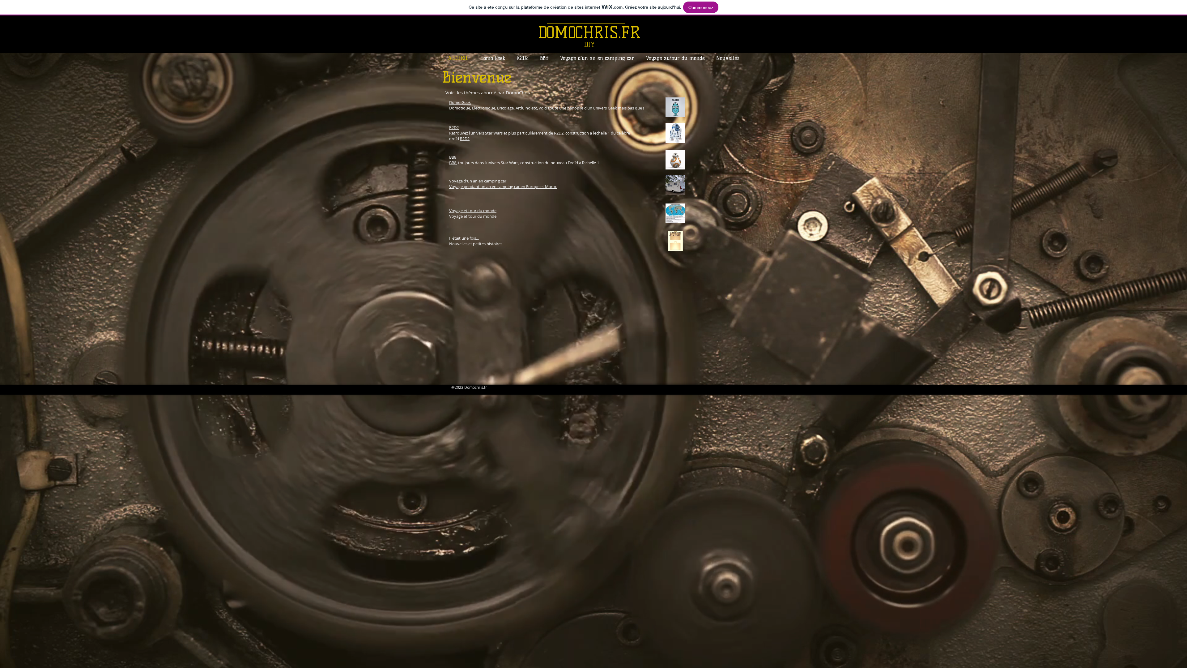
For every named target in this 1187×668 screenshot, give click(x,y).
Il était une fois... (464, 238)
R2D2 (454, 127)
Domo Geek (460, 102)
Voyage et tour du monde (472, 210)
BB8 (452, 157)
